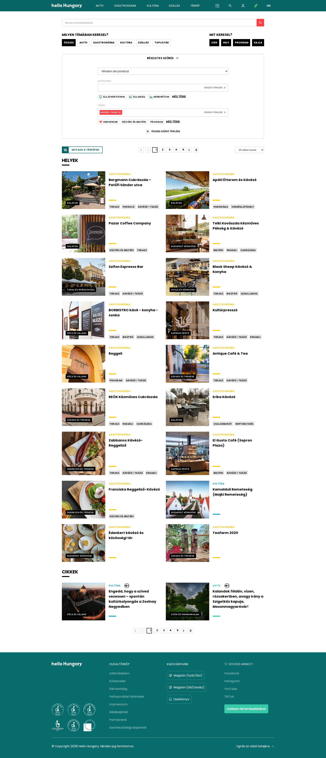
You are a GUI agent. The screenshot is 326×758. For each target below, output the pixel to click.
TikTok (229, 696)
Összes (69, 42)
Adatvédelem (119, 673)
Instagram (232, 681)
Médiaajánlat (118, 712)
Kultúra (126, 42)
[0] (148, 150)
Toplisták (162, 42)
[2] (189, 150)
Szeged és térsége (183, 376)
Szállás (143, 42)
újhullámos (249, 293)
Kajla (258, 42)
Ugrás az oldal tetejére (253, 746)
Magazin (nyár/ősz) (187, 675)
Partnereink (118, 720)
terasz (114, 206)
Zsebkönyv (181, 699)
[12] (196, 150)
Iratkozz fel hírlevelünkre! (246, 709)
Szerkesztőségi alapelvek (128, 727)
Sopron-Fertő (180, 333)
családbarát (223, 423)
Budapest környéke (183, 246)
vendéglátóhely (242, 206)
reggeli (232, 250)
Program (241, 42)
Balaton (72, 203)
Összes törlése (213, 87)
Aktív (83, 42)
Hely (226, 42)
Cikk (214, 42)
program (116, 380)
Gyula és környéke (183, 289)
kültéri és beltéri (122, 250)
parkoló (129, 206)
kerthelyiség (244, 423)
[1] (141, 150)
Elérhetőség (118, 689)
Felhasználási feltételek (126, 696)
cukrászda (248, 250)
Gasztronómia (104, 42)
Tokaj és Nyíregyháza (81, 289)
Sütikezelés (117, 681)
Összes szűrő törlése (165, 131)
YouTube (230, 689)
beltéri (218, 250)
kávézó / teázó (148, 206)
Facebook (231, 673)
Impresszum (118, 704)
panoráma (221, 206)
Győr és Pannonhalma (185, 614)
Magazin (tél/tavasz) (189, 687)
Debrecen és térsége (80, 469)
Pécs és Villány (77, 333)
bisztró (232, 293)
